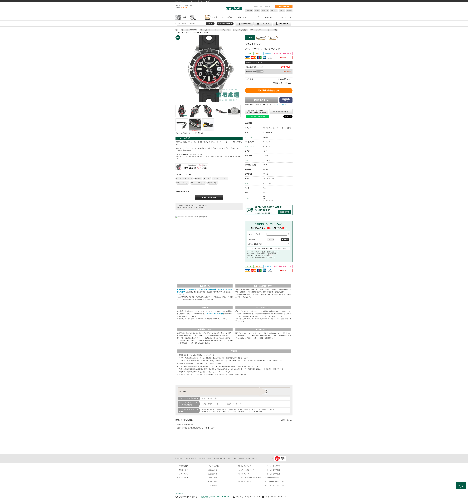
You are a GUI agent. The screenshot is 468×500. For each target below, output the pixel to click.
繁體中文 (265, 10)
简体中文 (274, 10)
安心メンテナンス (243, 474)
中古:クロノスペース (229, 411)
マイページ (259, 6)
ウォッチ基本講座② (273, 470)
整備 (246, 183)
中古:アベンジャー (269, 409)
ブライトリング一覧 (210, 398)
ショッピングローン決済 (214, 314)
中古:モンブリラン (245, 411)
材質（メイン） (250, 146)
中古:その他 (258, 411)
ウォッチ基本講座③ (273, 474)
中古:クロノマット (236, 409)
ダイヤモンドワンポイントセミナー (249, 478)
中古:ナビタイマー (210, 409)
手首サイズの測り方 (244, 481)
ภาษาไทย (249, 10)
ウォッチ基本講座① (273, 466)
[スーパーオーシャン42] (182, 111)
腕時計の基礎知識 (273, 478)
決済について (212, 470)
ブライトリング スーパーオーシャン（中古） (277, 128)
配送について (212, 474)
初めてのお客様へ (214, 466)
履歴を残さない (287, 420)
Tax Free (260, 71)
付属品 (247, 198)
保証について (212, 481)
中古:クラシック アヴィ (253, 409)
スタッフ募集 (190, 458)
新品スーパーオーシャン (235, 404)
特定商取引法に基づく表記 (222, 458)
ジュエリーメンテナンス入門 (276, 485)
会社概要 (179, 458)
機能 (246, 160)
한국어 (257, 10)
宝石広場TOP (183, 466)
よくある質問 (212, 485)
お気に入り (270, 6)
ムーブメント (249, 137)
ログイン (196, 207)
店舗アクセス (183, 470)
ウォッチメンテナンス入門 (275, 481)
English (281, 10)
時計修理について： (271, 497)
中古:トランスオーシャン (212, 411)
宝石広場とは (183, 478)
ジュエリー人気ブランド (246, 470)
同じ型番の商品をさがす (268, 90)
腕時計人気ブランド (244, 466)
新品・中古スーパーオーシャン (214, 404)
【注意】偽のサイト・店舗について (244, 458)
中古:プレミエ (223, 409)
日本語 (289, 10)
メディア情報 (183, 474)
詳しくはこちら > (280, 104)
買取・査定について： (243, 497)
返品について (212, 478)
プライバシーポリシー (204, 458)
